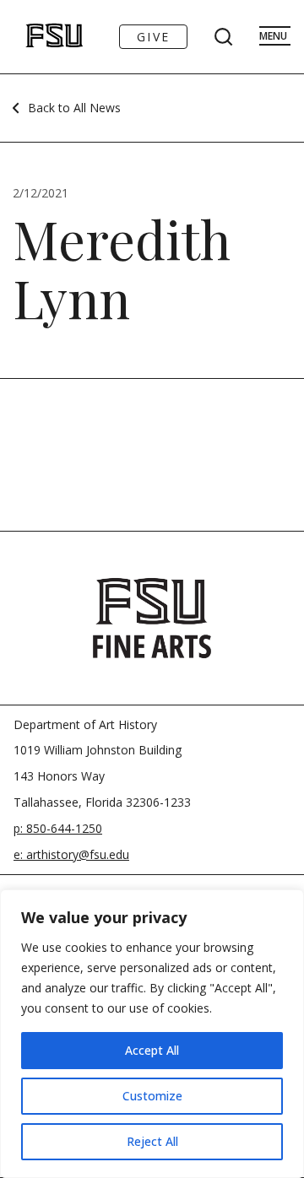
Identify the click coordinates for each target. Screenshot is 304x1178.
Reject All (152, 1141)
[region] (152, 1033)
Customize (152, 1096)
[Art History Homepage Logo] (37, 37)
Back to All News (74, 108)
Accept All (152, 1050)
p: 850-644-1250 (58, 828)
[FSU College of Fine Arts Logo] (152, 617)
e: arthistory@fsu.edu (71, 854)
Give (153, 37)
